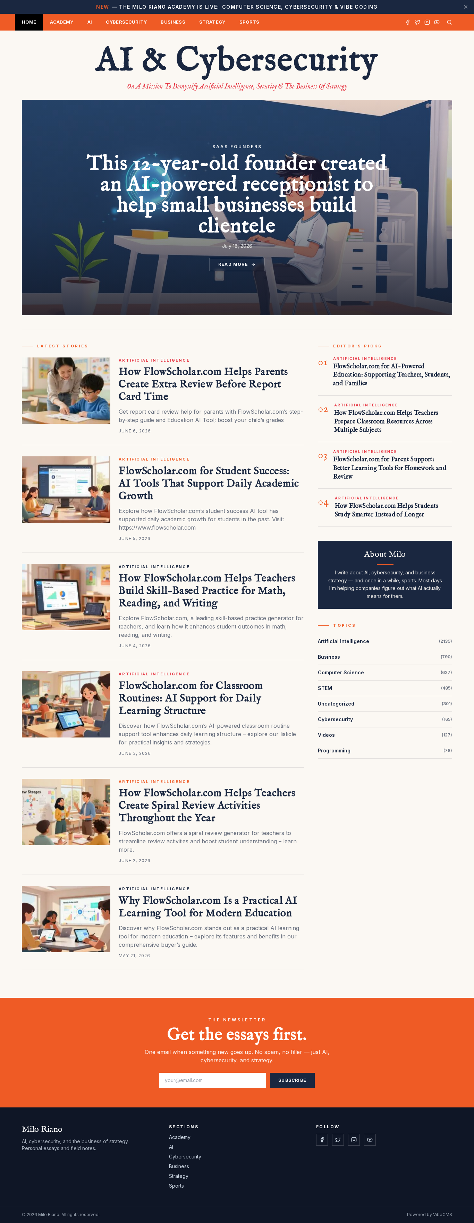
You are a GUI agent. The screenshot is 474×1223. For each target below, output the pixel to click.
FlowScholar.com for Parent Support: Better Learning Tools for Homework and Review (390, 468)
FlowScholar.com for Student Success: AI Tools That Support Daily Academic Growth (209, 484)
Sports (249, 22)
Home (29, 22)
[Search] (448, 22)
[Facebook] (407, 22)
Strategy (212, 22)
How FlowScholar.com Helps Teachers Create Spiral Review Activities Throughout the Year (207, 806)
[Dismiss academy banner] (466, 7)
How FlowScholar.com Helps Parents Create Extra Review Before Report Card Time (203, 384)
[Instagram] (427, 22)
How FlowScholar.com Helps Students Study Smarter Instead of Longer (386, 510)
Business (173, 22)
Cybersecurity (126, 22)
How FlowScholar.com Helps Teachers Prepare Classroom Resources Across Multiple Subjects (386, 422)
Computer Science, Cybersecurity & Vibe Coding (237, 7)
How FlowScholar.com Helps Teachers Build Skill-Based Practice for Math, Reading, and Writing (207, 591)
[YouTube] (437, 22)
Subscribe (292, 1080)
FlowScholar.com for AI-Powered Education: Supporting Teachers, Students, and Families (391, 375)
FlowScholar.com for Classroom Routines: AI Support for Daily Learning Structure (191, 699)
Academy (61, 22)
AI (89, 22)
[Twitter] (417, 22)
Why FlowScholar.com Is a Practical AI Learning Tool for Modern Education (208, 907)
